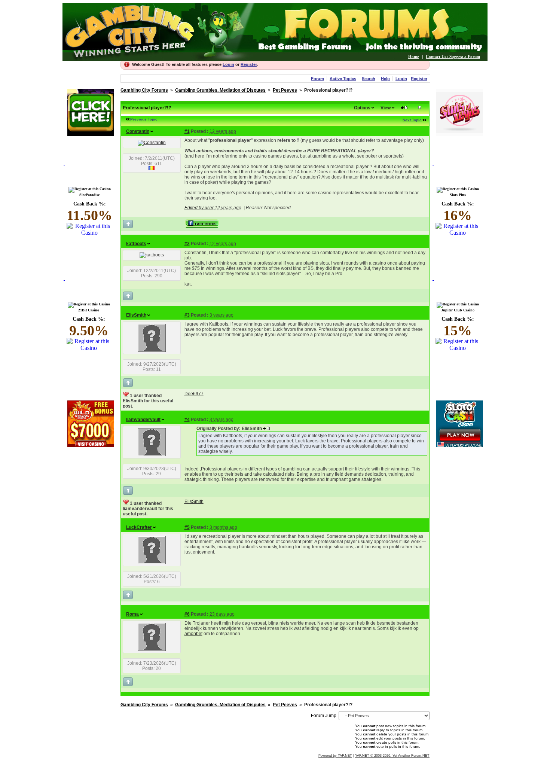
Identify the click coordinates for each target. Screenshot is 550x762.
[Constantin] (152, 142)
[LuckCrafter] (152, 562)
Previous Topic (144, 119)
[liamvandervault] (152, 454)
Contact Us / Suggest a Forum (453, 56)
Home (413, 56)
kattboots (136, 243)
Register (249, 64)
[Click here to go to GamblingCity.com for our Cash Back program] (90, 171)
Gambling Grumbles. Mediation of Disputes (220, 90)
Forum (317, 78)
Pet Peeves (285, 90)
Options (362, 107)
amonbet (193, 633)
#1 (187, 131)
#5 (187, 527)
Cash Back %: (89, 212)
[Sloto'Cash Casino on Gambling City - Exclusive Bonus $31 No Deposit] (459, 445)
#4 (187, 419)
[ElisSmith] (152, 350)
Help (385, 78)
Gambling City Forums (144, 90)
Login (228, 64)
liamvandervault (143, 419)
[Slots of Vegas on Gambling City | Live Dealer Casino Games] (459, 134)
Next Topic (412, 120)
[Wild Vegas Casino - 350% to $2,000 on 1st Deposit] (90, 445)
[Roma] (152, 649)
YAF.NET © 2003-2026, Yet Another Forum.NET (392, 756)
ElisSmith (136, 315)
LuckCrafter (139, 527)
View (386, 107)
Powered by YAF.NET (335, 756)
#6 (187, 614)
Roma (132, 614)
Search (368, 78)
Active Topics (343, 78)
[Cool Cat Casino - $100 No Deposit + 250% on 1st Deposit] (90, 134)
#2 (187, 243)
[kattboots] (152, 254)
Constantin (137, 131)
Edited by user (199, 207)
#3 (187, 315)
